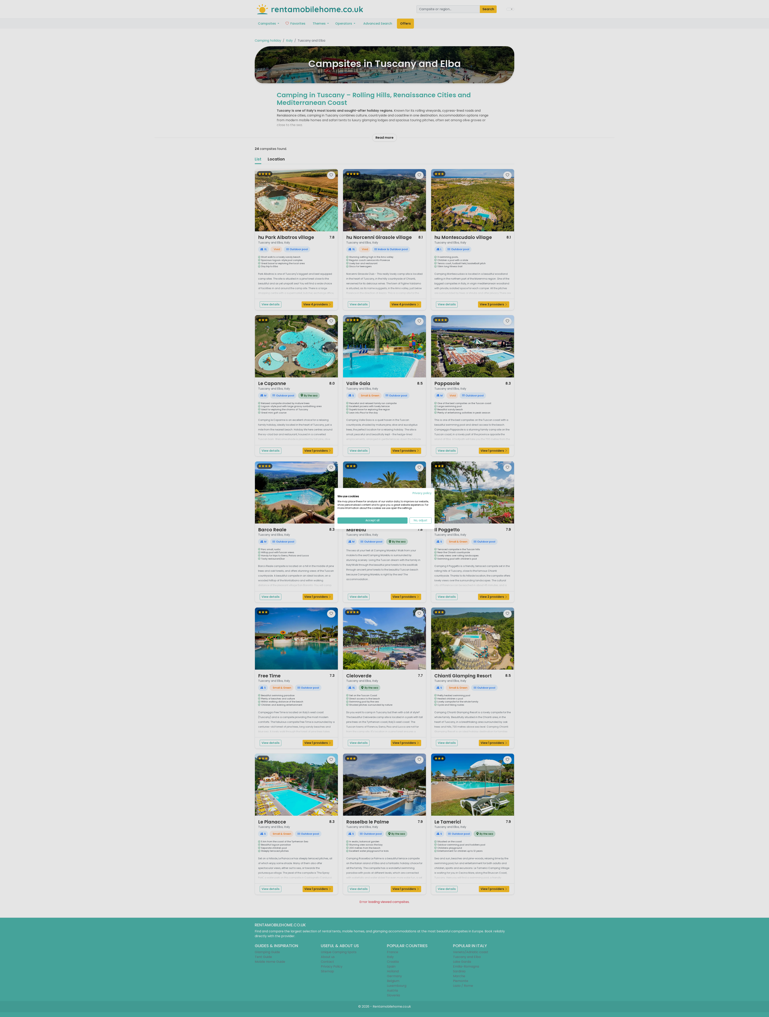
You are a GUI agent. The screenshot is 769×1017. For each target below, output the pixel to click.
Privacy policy (422, 493)
